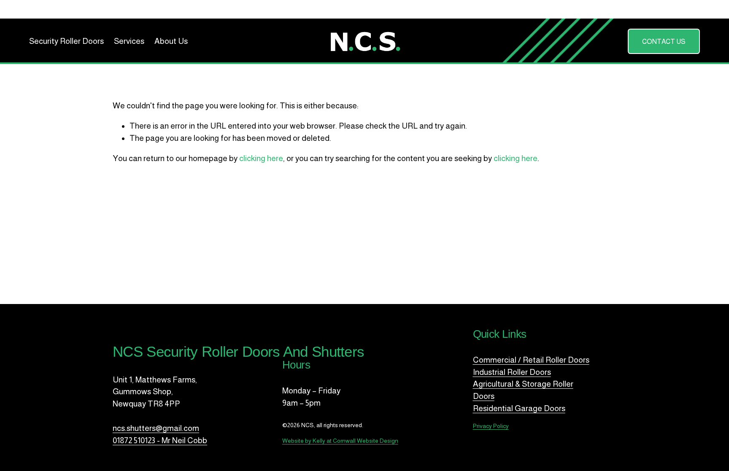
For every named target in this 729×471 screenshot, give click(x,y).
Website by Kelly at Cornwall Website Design (340, 440)
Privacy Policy (491, 426)
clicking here (261, 158)
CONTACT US (664, 41)
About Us (171, 41)
